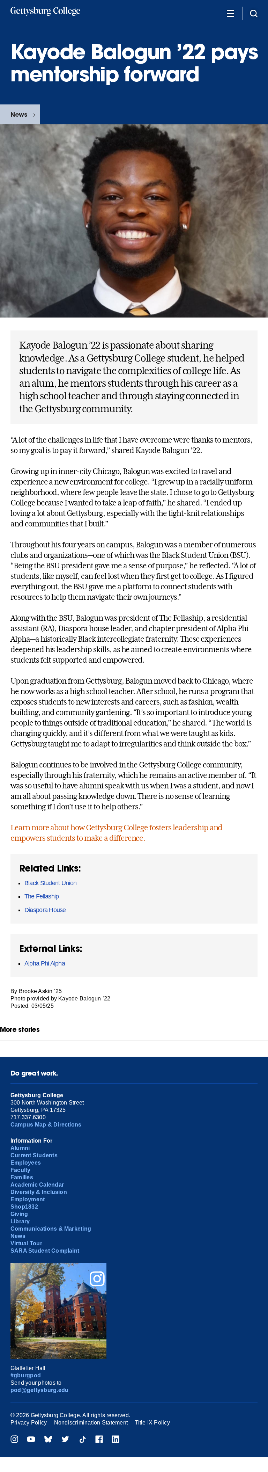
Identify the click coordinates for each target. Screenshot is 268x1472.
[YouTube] (31, 1440)
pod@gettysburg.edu (39, 1390)
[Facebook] (99, 1440)
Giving (19, 1214)
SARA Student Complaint (44, 1251)
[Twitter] (65, 1440)
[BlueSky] (48, 1440)
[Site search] (254, 13)
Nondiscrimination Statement (91, 1423)
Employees (25, 1163)
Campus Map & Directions (46, 1125)
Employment (27, 1199)
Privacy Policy (28, 1423)
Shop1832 (24, 1207)
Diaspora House (45, 909)
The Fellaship (41, 896)
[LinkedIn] (115, 1440)
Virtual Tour (26, 1243)
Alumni (20, 1148)
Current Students (34, 1155)
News (18, 114)
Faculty (20, 1170)
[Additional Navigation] (230, 13)
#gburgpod (25, 1375)
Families (21, 1177)
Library (20, 1221)
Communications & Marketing (50, 1229)
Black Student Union (50, 883)
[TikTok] (82, 1440)
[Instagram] (14, 1440)
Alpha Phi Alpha (44, 963)
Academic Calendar (37, 1185)
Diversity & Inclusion (38, 1192)
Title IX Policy (152, 1423)
